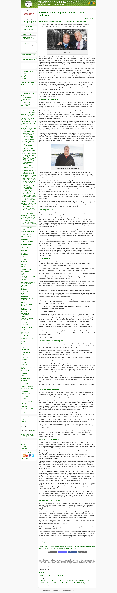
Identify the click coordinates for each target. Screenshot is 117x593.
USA (30, 212)
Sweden (41, 548)
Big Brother (32, 117)
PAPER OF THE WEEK (26, 236)
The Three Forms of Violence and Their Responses (28, 424)
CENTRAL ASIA (24, 291)
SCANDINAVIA (24, 311)
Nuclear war (32, 181)
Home (43, 7)
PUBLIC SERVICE (25, 370)
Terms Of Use (24, 444)
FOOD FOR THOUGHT (26, 393)
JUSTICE (23, 274)
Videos (67, 7)
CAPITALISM (24, 322)
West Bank (28, 220)
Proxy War (24, 195)
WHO (32, 222)
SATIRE (22, 343)
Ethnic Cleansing (29, 138)
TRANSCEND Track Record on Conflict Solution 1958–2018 (28, 88)
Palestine (30, 187)
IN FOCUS (23, 264)
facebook (72, 552)
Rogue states (26, 198)
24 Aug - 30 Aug (28, 29)
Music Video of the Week (26, 412)
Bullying (33, 118)
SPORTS (23, 390)
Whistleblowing (27, 222)
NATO (34, 180)
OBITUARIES (24, 398)
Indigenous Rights (26, 157)
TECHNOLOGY (24, 263)
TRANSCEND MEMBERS (26, 252)
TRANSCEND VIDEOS (26, 234)
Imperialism (27, 155)
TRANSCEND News (25, 233)
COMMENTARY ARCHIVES (27, 408)
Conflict (32, 123)
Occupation (25, 184)
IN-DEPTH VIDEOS (25, 403)
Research (33, 196)
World (29, 223)
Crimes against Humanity (27, 127)
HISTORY (23, 329)
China (30, 120)
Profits (33, 193)
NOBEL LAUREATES (25, 243)
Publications (23, 76)
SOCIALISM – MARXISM (26, 326)
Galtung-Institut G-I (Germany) (27, 105)
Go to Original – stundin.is (46, 542)
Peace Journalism (58, 7)
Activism (24, 112)
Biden (28, 117)
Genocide (30, 145)
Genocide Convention (28, 147)
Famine (33, 141)
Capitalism (24, 120)
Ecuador (61, 546)
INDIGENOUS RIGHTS (26, 335)
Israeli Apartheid (31, 165)
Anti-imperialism (31, 114)
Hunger (34, 153)
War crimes (28, 217)
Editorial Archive (24, 73)
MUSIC (22, 375)
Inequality (33, 157)
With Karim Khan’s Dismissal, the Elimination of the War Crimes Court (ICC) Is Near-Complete (67, 581)
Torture (25, 208)
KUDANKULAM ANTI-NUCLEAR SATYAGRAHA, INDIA (28, 368)
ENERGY (23, 281)
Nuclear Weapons (28, 182)
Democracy (27, 131)
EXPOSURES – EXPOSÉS (27, 327)
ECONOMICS (24, 359)
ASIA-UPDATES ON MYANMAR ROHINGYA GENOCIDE (28, 283)
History (32, 152)
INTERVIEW (23, 356)
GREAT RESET (24, 357)
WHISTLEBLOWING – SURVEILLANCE (26, 333)
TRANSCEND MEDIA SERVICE (59, 2)
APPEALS (23, 302)
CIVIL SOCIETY (24, 377)
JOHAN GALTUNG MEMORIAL (27, 231)
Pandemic (27, 190)
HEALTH (23, 331)
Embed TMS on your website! (28, 458)
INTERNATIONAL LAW (26, 309)
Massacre (24, 175)
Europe (32, 139)
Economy (26, 136)
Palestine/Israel (28, 188)
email (51, 552)
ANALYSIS (23, 259)
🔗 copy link (81, 552)
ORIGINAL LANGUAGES (26, 401)
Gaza (25, 145)
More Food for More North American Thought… (28, 420)
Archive (49, 7)
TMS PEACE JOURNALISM (27, 241)
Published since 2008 (68, 590)
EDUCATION (24, 289)
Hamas (29, 150)
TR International (24, 95)
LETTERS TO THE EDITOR (27, 382)
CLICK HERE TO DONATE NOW (29, 13)
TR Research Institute (25, 102)
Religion (28, 196)
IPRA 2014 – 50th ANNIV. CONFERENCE (26, 410)
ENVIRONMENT (24, 324)
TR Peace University (25, 99)
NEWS (22, 273)
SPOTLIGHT (23, 301)
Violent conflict (32, 215)
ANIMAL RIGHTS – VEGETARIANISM (25, 384)
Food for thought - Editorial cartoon (28, 143)
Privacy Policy (24, 448)
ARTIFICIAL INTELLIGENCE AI (27, 321)
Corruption (33, 125)
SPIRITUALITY (24, 395)
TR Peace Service (25, 100)
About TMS (74, 7)
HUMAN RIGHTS (24, 261)
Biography (24, 118)
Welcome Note (24, 78)
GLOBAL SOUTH (24, 296)
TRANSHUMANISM (25, 352)
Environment (27, 138)
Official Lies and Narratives (29, 184)
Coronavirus (25, 125)
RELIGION (23, 351)
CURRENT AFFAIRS (25, 378)
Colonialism (25, 123)
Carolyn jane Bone (25, 419)
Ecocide (25, 134)
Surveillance (31, 206)
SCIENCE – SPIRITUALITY (27, 388)
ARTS (22, 354)
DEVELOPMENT (24, 362)
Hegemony (26, 152)
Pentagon (27, 192)
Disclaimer (23, 446)
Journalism (24, 170)
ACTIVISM (23, 268)
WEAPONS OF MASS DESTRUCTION (25, 254)
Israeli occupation (29, 168)
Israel (24, 165)
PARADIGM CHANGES (26, 337)
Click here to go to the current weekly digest (51, 576)
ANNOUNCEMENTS (25, 238)
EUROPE (23, 293)
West (34, 219)
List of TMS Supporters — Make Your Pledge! (29, 22)
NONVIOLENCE (24, 250)
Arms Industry (32, 115)
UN (29, 210)
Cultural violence (29, 130)
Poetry (32, 192)
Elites (31, 136)
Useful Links (23, 443)
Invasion (30, 163)
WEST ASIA (23, 316)
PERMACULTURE (25, 366)
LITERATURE (24, 373)
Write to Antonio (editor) (86, 7)
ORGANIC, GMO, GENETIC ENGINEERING (27, 339)
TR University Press (25, 104)
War (23, 217)
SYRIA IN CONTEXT (25, 313)
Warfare (29, 219)
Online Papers (24, 75)
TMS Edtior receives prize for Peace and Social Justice (27, 85)
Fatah (24, 142)
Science (25, 199)
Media (29, 175)
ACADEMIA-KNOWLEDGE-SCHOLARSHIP (27, 319)
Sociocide (23, 203)
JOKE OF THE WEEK (25, 400)
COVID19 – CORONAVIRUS (27, 386)
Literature (25, 173)
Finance (28, 142)
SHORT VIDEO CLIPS (26, 405)
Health (33, 150)
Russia (32, 198)
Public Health (31, 195)
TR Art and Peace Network (26, 97)
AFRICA (23, 266)
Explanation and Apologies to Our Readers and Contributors (28, 428)
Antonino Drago (24, 434)
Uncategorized (24, 406)
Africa (29, 112)
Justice (30, 170)
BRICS (29, 118)
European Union (26, 141)
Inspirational (25, 158)
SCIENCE (23, 347)
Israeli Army (26, 167)
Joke (32, 169)
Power (29, 193)
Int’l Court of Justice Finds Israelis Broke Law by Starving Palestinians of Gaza (62, 585)
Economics (31, 135)
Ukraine (25, 210)
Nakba (30, 179)
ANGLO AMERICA (25, 271)
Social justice (31, 201)
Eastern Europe (31, 133)
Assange (24, 117)
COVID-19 (26, 126)
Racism (23, 196)
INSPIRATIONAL (24, 391)
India (32, 155)
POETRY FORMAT (25, 396)
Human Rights (26, 153)
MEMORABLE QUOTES (26, 269)
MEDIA (22, 294)
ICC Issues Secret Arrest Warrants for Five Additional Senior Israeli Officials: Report (64, 583)
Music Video (24, 179)
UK (33, 208)
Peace (31, 190)
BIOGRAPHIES (24, 239)
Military (28, 176)
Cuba (34, 128)
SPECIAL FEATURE (25, 349)
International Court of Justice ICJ (29, 159)
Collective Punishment (31, 121)
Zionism (33, 223)
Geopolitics (26, 148)
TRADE (22, 361)
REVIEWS (23, 341)
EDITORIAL (23, 229)
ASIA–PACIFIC (24, 279)
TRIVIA (22, 372)
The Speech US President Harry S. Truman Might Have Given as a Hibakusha (28, 431)
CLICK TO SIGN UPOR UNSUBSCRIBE (29, 37)
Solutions (29, 203)
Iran (34, 163)
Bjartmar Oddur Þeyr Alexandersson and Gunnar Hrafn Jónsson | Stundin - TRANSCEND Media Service (62, 21)
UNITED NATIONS (25, 314)
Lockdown (31, 173)
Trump (29, 208)
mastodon (63, 552)
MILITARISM (23, 258)
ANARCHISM (24, 364)
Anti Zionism (24, 115)
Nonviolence (25, 181)
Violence (24, 215)
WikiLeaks (23, 223)
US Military (30, 213)
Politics (24, 193)
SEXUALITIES (24, 380)
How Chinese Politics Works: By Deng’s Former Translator (28, 66)
